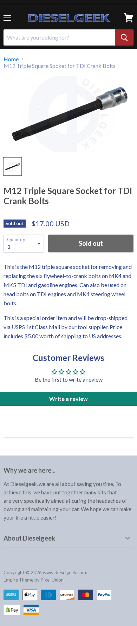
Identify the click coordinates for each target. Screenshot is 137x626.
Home (11, 59)
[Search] (124, 37)
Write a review (68, 398)
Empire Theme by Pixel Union (34, 580)
